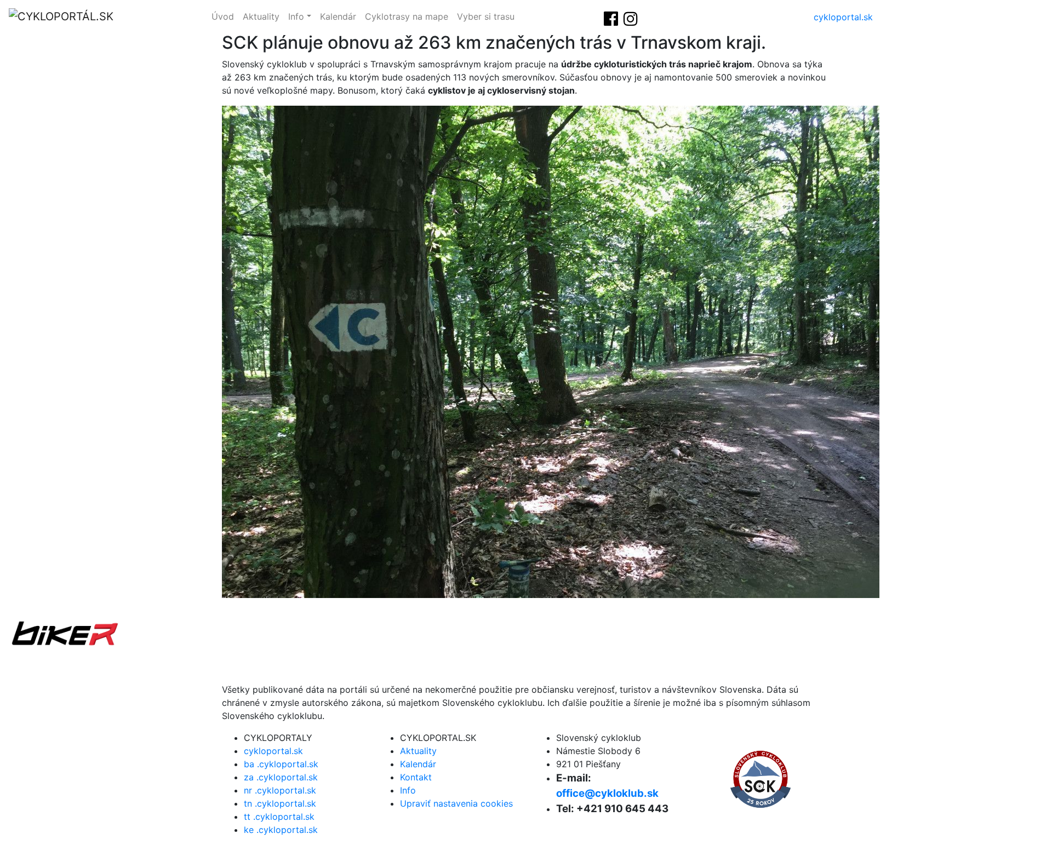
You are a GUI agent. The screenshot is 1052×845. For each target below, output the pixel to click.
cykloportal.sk (843, 17)
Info (296, 16)
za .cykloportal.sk (281, 777)
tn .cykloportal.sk (280, 803)
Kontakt (416, 777)
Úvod (222, 16)
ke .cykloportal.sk (281, 829)
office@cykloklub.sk (607, 793)
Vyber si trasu (485, 16)
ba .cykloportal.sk (281, 763)
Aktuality (261, 16)
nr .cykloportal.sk (280, 790)
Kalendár (338, 16)
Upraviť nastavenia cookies (456, 803)
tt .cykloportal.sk (279, 816)
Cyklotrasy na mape (406, 16)
